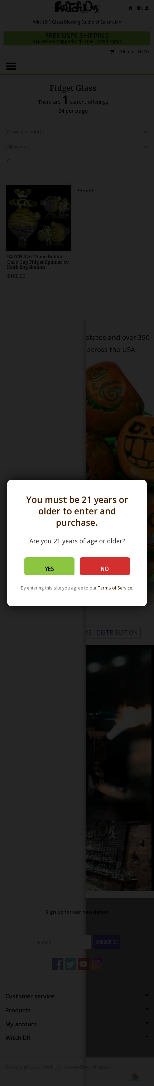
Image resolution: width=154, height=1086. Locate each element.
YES (49, 569)
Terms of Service (115, 588)
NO (105, 569)
